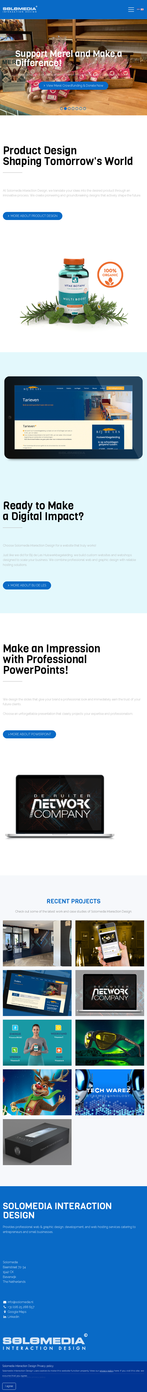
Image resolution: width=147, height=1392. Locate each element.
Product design (105, 1033)
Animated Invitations (105, 934)
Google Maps (16, 1312)
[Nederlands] (138, 9)
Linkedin (13, 1317)
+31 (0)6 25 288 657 (20, 1307)
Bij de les (33, 984)
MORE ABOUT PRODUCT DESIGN (33, 216)
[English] (142, 9)
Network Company (32, 934)
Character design (33, 1083)
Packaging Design (33, 1133)
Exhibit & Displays (105, 1083)
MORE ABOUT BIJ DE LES (28, 585)
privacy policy (107, 1370)
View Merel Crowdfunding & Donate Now (74, 85)
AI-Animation (32, 1033)
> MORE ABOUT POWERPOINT (29, 734)
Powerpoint (105, 984)
